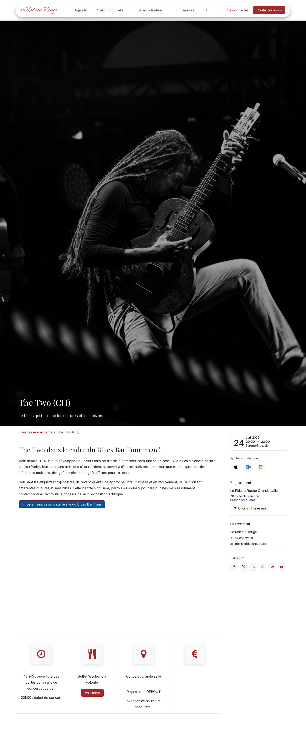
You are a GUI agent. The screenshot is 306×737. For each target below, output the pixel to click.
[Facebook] (234, 567)
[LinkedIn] (253, 567)
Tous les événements (35, 432)
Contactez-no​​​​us (269, 10)
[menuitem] (80, 10)
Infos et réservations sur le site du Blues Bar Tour (61, 504)
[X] (244, 567)
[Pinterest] (272, 567)
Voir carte (92, 693)
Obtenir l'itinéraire (251, 508)
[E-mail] (282, 567)
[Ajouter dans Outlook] (248, 467)
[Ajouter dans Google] (260, 467)
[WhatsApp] (262, 567)
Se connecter (238, 10)
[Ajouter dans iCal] (236, 467)
